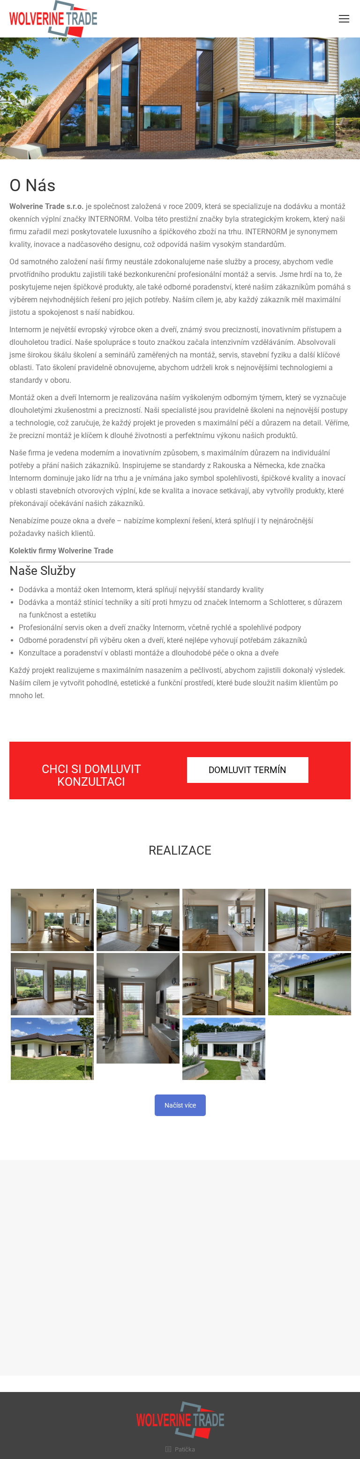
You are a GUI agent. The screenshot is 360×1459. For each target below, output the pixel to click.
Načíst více (180, 1105)
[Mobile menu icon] (344, 18)
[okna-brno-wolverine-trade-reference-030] (52, 984)
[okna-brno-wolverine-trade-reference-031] (309, 920)
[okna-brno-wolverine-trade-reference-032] (223, 920)
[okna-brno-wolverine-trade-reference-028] (223, 984)
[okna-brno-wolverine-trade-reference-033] (138, 920)
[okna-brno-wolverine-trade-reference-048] (309, 984)
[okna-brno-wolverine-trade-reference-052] (223, 1049)
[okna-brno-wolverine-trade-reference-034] (52, 920)
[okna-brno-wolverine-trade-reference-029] (138, 1008)
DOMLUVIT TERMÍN (247, 770)
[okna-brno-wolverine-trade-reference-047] (52, 1049)
